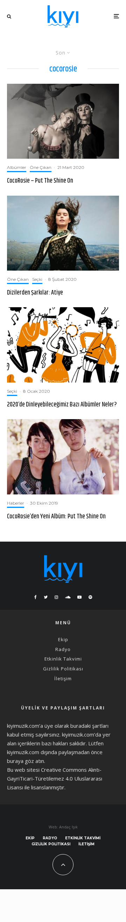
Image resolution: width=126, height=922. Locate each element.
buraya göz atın (25, 760)
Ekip (63, 639)
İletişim (63, 678)
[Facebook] (35, 597)
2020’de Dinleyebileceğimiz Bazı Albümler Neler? (62, 405)
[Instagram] (56, 597)
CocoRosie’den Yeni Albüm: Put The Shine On (56, 517)
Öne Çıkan (40, 167)
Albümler (16, 167)
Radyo (63, 649)
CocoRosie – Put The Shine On (40, 181)
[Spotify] (90, 597)
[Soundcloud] (68, 597)
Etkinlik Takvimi (63, 659)
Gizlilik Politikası (63, 668)
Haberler (15, 503)
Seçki (37, 279)
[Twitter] (45, 597)
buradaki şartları (89, 725)
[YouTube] (79, 597)
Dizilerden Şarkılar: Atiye (35, 293)
